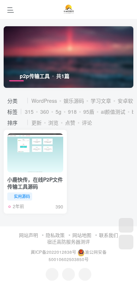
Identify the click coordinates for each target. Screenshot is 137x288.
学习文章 (101, 100)
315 (29, 111)
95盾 (88, 111)
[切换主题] (126, 242)
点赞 (70, 122)
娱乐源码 (74, 100)
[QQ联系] (52, 274)
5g (58, 111)
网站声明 (28, 234)
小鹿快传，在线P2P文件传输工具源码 (35, 183)
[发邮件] (85, 274)
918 (72, 111)
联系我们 (108, 234)
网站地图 (81, 234)
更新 (36, 122)
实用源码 (22, 196)
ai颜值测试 (113, 111)
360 (44, 111)
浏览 (53, 122)
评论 (87, 122)
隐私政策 (55, 234)
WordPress (44, 100)
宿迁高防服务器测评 (68, 241)
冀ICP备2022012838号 (53, 252)
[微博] (68, 274)
